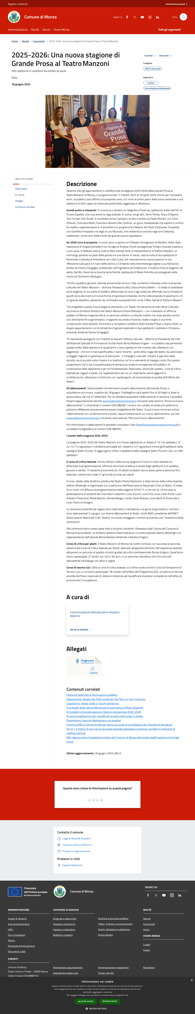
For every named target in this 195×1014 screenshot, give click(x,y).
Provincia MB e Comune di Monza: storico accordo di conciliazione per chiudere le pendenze (119, 725)
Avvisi (146, 929)
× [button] (191, 980)
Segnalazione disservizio (65, 973)
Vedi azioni (164, 55)
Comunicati (38, 41)
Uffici (10, 929)
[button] (97, 1008)
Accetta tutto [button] (85, 1001)
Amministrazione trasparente (113, 967)
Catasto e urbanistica (64, 929)
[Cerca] (183, 17)
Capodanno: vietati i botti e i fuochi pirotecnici (92, 703)
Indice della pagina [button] (24, 178)
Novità (25, 41)
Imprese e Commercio (64, 924)
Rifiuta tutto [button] (110, 1001)
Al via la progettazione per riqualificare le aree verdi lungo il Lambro (104, 716)
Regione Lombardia (18, 4)
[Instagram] (149, 17)
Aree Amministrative (19, 924)
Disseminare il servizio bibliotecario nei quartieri (93, 720)
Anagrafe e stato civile (64, 918)
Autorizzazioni (105, 935)
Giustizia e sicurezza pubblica (113, 918)
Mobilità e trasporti (63, 935)
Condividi (148, 55)
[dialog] (97, 995)
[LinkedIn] (156, 17)
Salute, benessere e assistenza (114, 929)
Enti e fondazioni (16, 935)
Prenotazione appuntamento (68, 967)
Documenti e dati (17, 951)
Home (15, 41)
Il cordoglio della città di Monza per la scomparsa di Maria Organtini (104, 708)
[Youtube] (141, 17)
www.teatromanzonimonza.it (119, 401)
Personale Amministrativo (21, 946)
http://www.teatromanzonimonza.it (157, 425)
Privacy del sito (106, 973)
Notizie (147, 918)
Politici (11, 940)
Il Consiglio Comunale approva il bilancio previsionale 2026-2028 (103, 712)
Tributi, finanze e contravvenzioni (115, 924)
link (126, 995)
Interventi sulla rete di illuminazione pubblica (91, 695)
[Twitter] (133, 17)
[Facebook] (126, 17)
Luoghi (146, 944)
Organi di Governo (17, 918)
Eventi (146, 950)
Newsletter (149, 967)
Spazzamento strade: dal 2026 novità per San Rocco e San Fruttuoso (105, 699)
